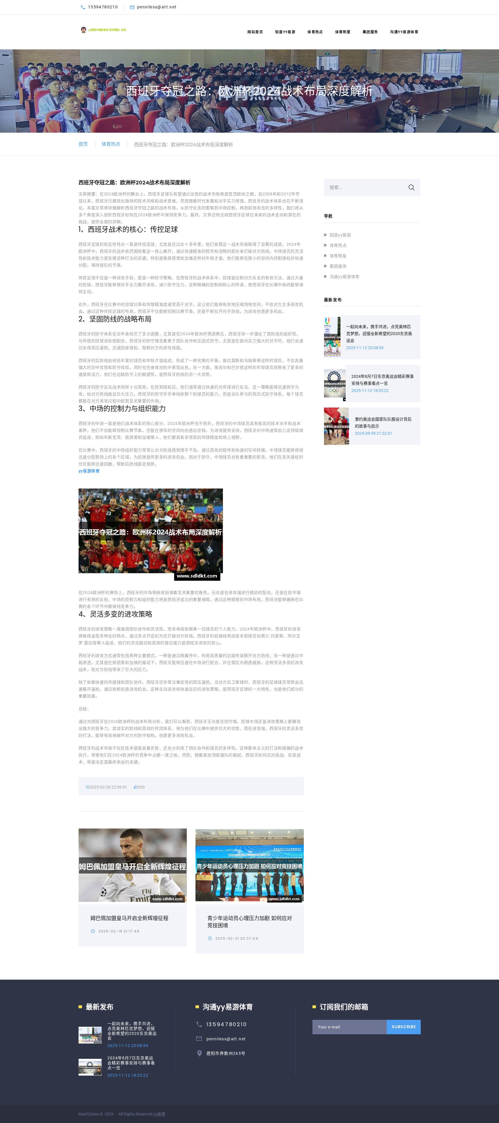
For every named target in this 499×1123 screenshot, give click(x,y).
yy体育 (159, 1114)
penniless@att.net (157, 7)
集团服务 (370, 32)
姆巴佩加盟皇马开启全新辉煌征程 (129, 918)
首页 (83, 144)
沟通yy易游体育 (404, 32)
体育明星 (343, 32)
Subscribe (404, 1027)
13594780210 (103, 7)
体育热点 (315, 32)
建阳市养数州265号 (226, 1053)
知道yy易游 (285, 32)
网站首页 (255, 32)
